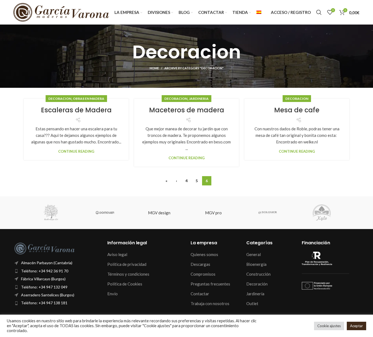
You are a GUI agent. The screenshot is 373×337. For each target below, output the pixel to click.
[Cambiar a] (258, 12)
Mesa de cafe (296, 110)
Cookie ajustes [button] (329, 326)
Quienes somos (204, 254)
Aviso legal (117, 254)
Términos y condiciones (128, 274)
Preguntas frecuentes (210, 283)
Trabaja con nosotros (210, 303)
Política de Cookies (124, 283)
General (253, 254)
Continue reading (76, 151)
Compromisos (203, 274)
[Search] (318, 12)
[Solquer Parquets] (268, 212)
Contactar (200, 293)
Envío (112, 293)
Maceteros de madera (186, 110)
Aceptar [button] (356, 326)
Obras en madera (88, 99)
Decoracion (59, 99)
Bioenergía (256, 264)
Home (154, 68)
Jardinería (255, 293)
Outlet (252, 303)
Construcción (258, 274)
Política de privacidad (126, 264)
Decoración (257, 283)
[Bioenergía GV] (50, 212)
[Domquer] (105, 212)
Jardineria (199, 99)
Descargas (200, 264)
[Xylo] (322, 212)
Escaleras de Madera (76, 110)
